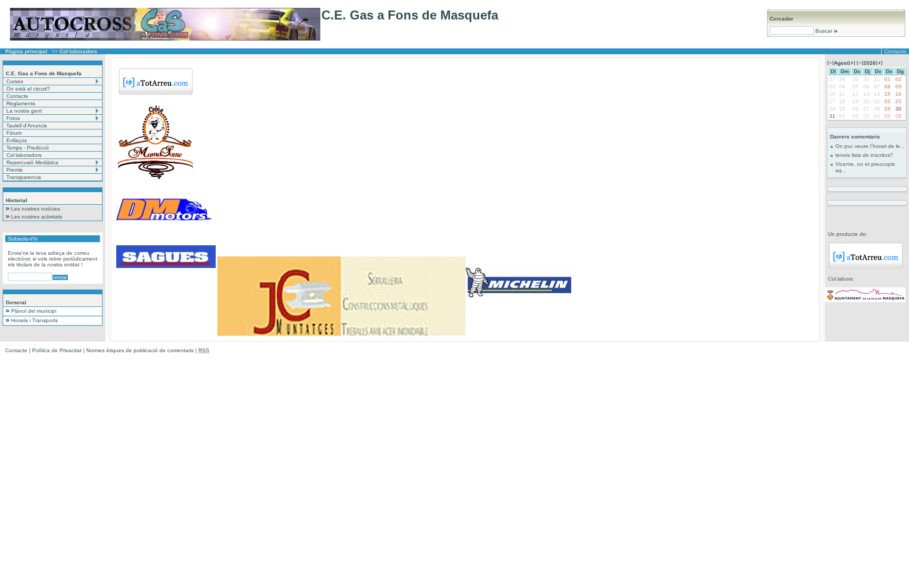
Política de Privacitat (57, 350)
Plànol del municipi (33, 311)
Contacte (895, 51)
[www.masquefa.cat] (865, 300)
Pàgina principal (26, 51)
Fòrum (14, 133)
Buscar (824, 31)
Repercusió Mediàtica (32, 162)
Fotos (13, 118)
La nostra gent (24, 111)
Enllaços (16, 140)
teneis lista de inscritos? (864, 155)
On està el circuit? (28, 89)
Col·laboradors (24, 155)
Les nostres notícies (35, 209)
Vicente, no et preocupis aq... (865, 167)
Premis (14, 170)
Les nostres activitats (36, 217)
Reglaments (20, 103)
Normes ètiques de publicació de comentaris (140, 350)
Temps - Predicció (27, 148)
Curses (14, 81)
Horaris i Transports (34, 320)
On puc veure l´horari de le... (870, 146)
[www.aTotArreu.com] (865, 267)
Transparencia (23, 177)
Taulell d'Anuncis (26, 125)
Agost (841, 63)
